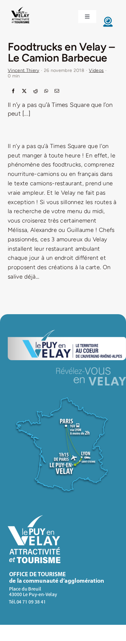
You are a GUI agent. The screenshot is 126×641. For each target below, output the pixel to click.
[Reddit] (35, 91)
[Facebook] (13, 91)
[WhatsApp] (46, 91)
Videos (96, 70)
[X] (24, 91)
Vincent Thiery (23, 70)
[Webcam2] (107, 18)
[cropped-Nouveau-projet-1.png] (20, 7)
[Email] (56, 91)
